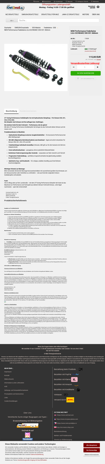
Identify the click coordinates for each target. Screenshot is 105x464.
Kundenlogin (59, 1)
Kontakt (6, 375)
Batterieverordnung (60, 431)
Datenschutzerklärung (37, 454)
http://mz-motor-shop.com (65, 427)
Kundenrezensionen (28, 111)
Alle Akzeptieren (91, 445)
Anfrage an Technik (82, 1)
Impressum (7, 372)
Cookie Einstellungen (10, 401)
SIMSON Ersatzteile (30, 14)
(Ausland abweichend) (90, 51)
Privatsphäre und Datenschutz (14, 394)
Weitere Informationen (92, 454)
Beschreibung (11, 111)
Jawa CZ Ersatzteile (70, 14)
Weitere (85, 14)
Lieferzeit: (74, 49)
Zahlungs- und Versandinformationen (16, 390)
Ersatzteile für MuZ (50, 14)
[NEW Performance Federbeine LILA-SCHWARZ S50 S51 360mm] (36, 67)
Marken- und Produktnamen (63, 435)
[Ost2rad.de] (15, 7)
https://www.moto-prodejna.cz (67, 423)
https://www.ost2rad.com (65, 415)
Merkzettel (95, 1)
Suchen (37, 1)
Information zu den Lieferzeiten (14, 383)
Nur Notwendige (91, 450)
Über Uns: (27, 413)
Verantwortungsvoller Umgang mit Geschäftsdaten (32, 460)
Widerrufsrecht (9, 379)
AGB (5, 386)
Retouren (69, 1)
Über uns (96, 14)
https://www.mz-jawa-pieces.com (67, 419)
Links (6, 397)
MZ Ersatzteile (12, 14)
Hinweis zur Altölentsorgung (63, 439)
